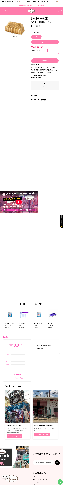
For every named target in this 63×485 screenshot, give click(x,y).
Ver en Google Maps (15, 436)
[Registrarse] (57, 462)
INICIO (34, 477)
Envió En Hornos (38, 100)
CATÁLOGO (36, 482)
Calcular (45, 54)
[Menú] (2, 11)
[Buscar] (5, 11)
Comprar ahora (45, 60)
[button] (17, 354)
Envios (34, 95)
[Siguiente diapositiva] (24, 26)
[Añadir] (14, 318)
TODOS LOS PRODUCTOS (40, 479)
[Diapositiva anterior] (5, 26)
